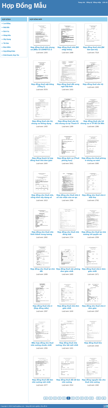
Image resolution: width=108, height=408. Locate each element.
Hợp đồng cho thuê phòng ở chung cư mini (94, 159)
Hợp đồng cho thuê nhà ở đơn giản (93, 307)
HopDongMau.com (18, 406)
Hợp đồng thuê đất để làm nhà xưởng (68, 381)
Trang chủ (81, 2)
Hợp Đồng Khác (9, 51)
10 (91, 398)
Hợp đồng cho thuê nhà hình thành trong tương (42, 233)
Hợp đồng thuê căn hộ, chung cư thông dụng (42, 122)
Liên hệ (104, 2)
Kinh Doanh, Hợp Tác (11, 55)
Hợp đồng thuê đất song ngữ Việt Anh (68, 85)
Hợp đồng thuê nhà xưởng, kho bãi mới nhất (67, 344)
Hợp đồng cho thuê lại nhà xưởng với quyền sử (94, 233)
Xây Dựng (7, 39)
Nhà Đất (6, 27)
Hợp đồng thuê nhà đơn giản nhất (68, 307)
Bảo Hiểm (7, 47)
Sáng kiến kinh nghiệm (33, 406)
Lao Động (6, 23)
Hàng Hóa (7, 35)
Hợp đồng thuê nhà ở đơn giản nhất (94, 270)
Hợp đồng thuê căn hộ (93, 84)
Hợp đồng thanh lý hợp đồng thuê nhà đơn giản (41, 159)
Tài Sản (6, 43)
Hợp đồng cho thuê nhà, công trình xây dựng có (42, 196)
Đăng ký (89, 2)
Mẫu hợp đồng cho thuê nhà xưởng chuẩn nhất (42, 344)
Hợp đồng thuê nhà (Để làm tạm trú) (93, 48)
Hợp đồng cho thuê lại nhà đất (42, 270)
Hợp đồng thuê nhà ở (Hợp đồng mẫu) (42, 307)
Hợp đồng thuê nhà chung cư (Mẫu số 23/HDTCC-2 (43, 48)
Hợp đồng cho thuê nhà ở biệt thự (93, 196)
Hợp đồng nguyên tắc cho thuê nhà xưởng (94, 381)
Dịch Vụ (6, 31)
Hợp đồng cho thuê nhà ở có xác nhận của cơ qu (68, 196)
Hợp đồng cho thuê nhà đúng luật (68, 233)
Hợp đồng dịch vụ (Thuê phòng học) (68, 159)
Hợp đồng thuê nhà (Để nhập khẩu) (68, 48)
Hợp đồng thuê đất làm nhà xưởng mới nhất (42, 381)
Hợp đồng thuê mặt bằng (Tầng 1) (42, 85)
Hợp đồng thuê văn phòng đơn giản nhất (68, 270)
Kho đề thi (44, 406)
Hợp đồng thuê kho (93, 343)
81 (98, 398)
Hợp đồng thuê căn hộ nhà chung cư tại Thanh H (67, 122)
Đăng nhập (97, 2)
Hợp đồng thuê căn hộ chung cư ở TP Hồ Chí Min (92, 122)
